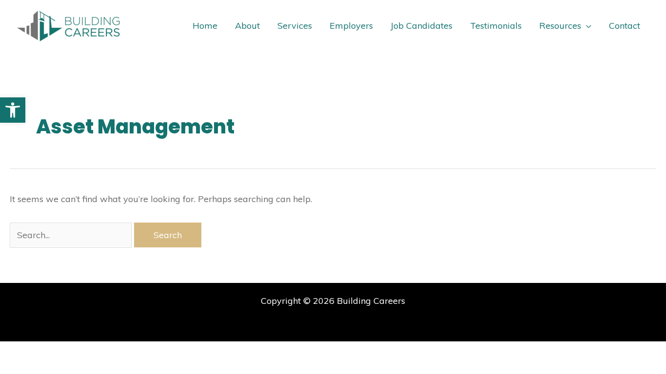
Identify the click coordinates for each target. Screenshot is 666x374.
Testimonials (496, 25)
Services (294, 25)
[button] (12, 110)
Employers (351, 25)
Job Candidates (421, 25)
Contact (624, 25)
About (247, 25)
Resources (560, 25)
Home (205, 25)
